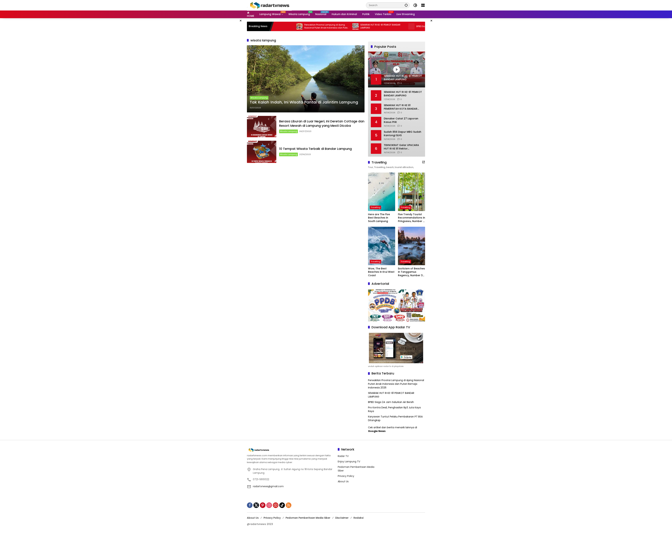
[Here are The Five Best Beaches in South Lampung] (381, 192)
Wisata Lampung (259, 97)
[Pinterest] (262, 505)
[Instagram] (269, 505)
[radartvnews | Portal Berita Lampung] (269, 5)
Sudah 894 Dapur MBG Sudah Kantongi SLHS (402, 133)
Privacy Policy (346, 476)
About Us (343, 481)
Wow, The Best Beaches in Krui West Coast (381, 272)
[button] (406, 5)
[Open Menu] (423, 5)
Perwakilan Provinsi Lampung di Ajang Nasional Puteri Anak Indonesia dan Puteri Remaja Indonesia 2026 (296, 26)
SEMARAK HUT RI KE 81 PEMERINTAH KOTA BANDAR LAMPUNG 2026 (400, 107)
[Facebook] (250, 505)
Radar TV (343, 456)
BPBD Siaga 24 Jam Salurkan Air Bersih (407, 26)
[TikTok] (282, 505)
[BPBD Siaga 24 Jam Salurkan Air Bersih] (381, 26)
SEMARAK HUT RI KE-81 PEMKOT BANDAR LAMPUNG (350, 26)
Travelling (375, 207)
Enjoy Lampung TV (349, 461)
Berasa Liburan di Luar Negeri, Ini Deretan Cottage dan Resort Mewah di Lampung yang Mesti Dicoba (321, 123)
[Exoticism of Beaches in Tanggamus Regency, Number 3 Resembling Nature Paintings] (411, 246)
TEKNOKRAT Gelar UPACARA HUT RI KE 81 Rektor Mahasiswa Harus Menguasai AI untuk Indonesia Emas (402, 147)
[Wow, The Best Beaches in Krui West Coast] (381, 246)
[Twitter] (256, 505)
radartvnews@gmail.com (268, 486)
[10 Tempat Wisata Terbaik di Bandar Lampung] (261, 152)
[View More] (423, 162)
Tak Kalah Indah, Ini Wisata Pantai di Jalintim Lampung (304, 102)
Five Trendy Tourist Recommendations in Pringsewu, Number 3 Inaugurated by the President (411, 218)
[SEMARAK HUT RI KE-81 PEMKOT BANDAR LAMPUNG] (325, 26)
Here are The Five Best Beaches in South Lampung (379, 218)
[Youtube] (275, 505)
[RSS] (288, 505)
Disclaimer (342, 518)
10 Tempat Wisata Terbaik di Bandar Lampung (315, 148)
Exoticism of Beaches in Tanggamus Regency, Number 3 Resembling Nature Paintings (411, 272)
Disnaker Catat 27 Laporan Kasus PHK (401, 120)
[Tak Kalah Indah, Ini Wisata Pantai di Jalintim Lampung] (306, 78)
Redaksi (358, 518)
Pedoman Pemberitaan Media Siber (308, 518)
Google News (377, 431)
